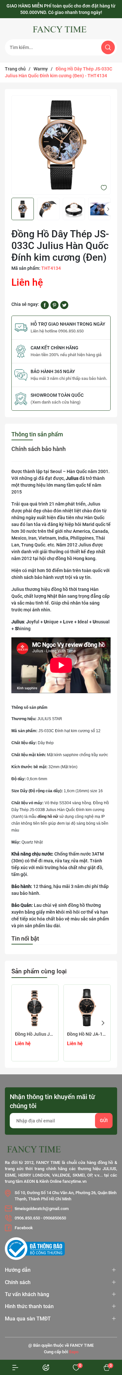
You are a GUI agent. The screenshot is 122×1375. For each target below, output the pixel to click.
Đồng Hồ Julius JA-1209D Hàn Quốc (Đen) (35, 1034)
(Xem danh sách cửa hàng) (56, 402)
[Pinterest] (54, 304)
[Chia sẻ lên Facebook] (45, 304)
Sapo (73, 1351)
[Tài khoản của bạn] (15, 1367)
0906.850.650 (27, 1218)
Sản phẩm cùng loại (39, 971)
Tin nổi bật (25, 938)
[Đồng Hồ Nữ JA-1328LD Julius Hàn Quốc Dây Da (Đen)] (87, 1008)
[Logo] (61, 29)
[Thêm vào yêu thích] (104, 187)
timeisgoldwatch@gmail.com (42, 1208)
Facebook (24, 1227)
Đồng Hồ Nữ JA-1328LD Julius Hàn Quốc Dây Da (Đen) (87, 1034)
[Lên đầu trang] (105, 1326)
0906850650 (54, 1218)
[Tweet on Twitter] (64, 304)
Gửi (104, 1120)
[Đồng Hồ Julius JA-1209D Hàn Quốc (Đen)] (35, 1008)
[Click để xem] (61, 145)
